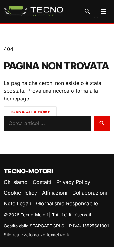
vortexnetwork (54, 234)
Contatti (42, 182)
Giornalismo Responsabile (67, 203)
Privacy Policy (73, 182)
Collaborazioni (89, 193)
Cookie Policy (20, 193)
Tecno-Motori (34, 214)
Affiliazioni (54, 193)
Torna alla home (30, 112)
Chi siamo (16, 182)
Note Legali (17, 203)
